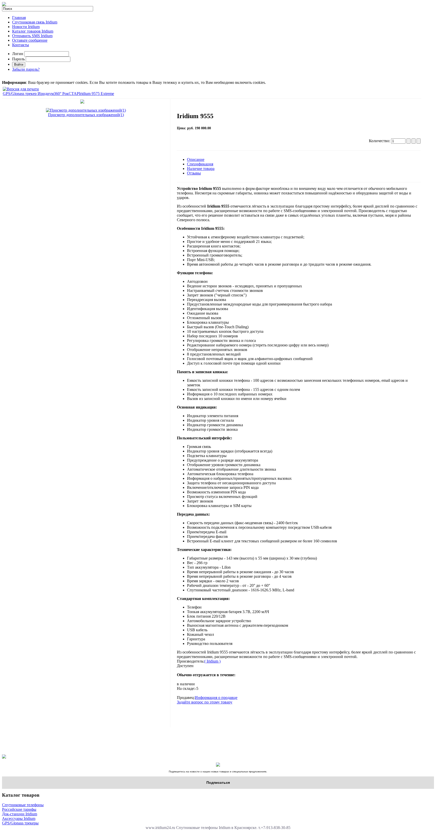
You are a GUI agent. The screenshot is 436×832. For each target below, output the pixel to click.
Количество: (380, 141)
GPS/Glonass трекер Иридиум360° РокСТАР (41, 93)
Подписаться (218, 782)
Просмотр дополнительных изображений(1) (86, 115)
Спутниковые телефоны (23, 805)
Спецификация (200, 164)
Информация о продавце (216, 697)
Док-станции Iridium (19, 814)
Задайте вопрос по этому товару (204, 702)
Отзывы (194, 173)
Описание (195, 159)
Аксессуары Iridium (18, 818)
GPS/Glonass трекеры (20, 823)
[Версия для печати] (21, 88)
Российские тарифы (19, 809)
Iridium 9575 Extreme (96, 93)
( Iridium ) (212, 661)
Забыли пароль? (26, 69)
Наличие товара (200, 168)
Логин (17, 54)
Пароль (18, 59)
